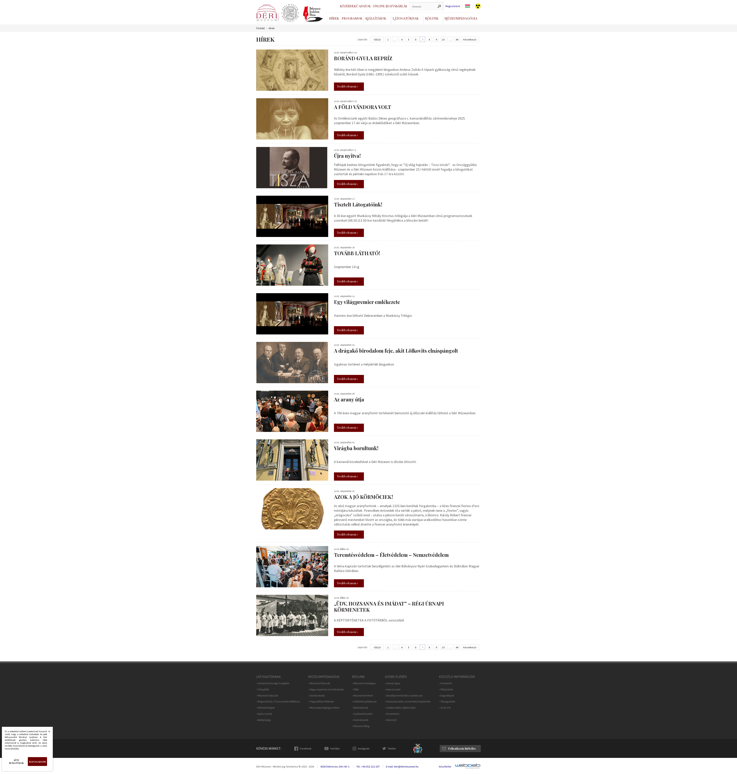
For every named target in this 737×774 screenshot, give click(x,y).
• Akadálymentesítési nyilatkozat (403, 695)
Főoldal (260, 28)
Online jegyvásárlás (390, 6)
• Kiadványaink (360, 720)
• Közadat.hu (392, 713)
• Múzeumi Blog (360, 726)
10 (443, 39)
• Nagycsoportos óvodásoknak (326, 689)
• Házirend (391, 720)
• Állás (355, 689)
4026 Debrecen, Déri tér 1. (335, 766)
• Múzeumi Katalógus (364, 683)
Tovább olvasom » (347, 86)
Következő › (470, 39)
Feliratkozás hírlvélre (462, 748)
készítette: (445, 766)
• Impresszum (393, 689)
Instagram (363, 748)
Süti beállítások (16, 761)
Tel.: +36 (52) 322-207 (368, 766)
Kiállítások (375, 18)
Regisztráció (452, 6)
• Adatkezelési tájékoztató (400, 707)
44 (457, 39)
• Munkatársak (360, 707)
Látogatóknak (406, 18)
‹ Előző (377, 39)
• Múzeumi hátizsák (267, 695)
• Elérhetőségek (265, 707)
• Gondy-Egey (392, 683)
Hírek (334, 18)
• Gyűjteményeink (362, 713)
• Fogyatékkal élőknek (321, 701)
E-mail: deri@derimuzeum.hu (402, 766)
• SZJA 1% (445, 707)
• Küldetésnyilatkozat (364, 701)
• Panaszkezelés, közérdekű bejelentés (408, 701)
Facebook (305, 748)
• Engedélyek (446, 695)
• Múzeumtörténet (362, 695)
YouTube (335, 748)
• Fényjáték (262, 689)
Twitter (392, 748)
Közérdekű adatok (355, 6)
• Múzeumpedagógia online (323, 707)
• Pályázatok (446, 689)
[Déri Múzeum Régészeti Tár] (290, 13)
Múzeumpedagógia (461, 18)
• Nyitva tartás (264, 713)
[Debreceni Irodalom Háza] (313, 13)
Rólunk (431, 18)
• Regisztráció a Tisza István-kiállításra (278, 701)
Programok (352, 18)
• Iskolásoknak (316, 695)
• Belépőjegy (263, 720)
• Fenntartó (445, 683)
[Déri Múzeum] (267, 12)
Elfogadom (37, 761)
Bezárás (47, 732)
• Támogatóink (447, 701)
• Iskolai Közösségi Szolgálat (272, 683)
